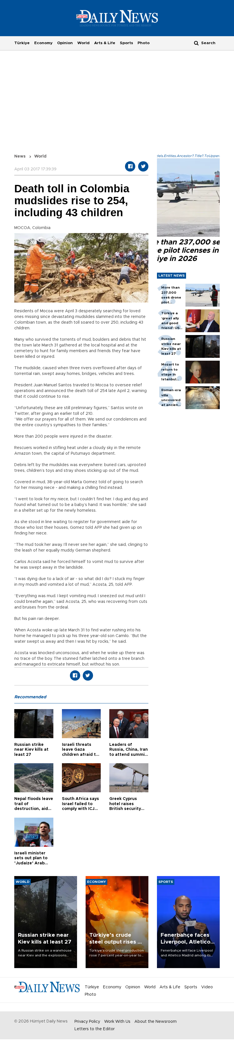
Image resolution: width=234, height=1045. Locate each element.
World (83, 43)
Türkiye (22, 43)
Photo (144, 43)
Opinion (65, 43)
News (20, 156)
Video (207, 987)
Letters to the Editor (94, 1029)
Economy (43, 43)
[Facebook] (130, 166)
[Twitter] (143, 166)
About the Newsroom (155, 1022)
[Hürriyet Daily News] (117, 18)
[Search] (196, 42)
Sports (126, 43)
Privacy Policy (87, 1022)
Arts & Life (104, 43)
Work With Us (117, 1022)
